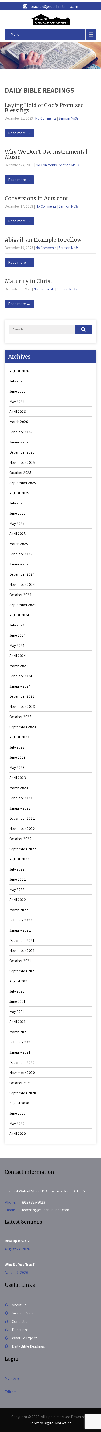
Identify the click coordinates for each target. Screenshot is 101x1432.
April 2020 (17, 1133)
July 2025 (16, 503)
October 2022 (20, 838)
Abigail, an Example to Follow (43, 239)
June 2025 (17, 513)
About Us (19, 1304)
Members (12, 1378)
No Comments (45, 118)
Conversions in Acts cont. (37, 198)
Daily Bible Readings (28, 1346)
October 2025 (20, 472)
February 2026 (20, 431)
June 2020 (17, 1113)
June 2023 (17, 757)
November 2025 (22, 462)
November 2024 (22, 584)
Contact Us (20, 1321)
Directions (20, 1329)
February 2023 (20, 798)
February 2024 (20, 676)
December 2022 (22, 818)
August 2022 (19, 859)
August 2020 (19, 1103)
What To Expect (24, 1338)
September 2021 (22, 970)
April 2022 (17, 899)
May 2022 (17, 889)
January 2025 (20, 564)
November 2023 (22, 706)
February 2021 (20, 1042)
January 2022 (20, 930)
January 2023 (20, 808)
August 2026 (19, 370)
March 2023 (18, 787)
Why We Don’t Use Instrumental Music (46, 154)
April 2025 (17, 533)
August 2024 (19, 615)
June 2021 (17, 1001)
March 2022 (18, 909)
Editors (10, 1391)
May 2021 (16, 1011)
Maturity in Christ (29, 281)
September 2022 (22, 848)
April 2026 (17, 411)
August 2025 (19, 492)
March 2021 (18, 1031)
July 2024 (16, 625)
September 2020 (22, 1092)
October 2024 (20, 594)
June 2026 (17, 391)
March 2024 (18, 665)
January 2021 (19, 1052)
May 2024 (16, 645)
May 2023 (16, 767)
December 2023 (22, 696)
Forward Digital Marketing (51, 1422)
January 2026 (20, 442)
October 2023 (20, 716)
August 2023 (19, 737)
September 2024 (22, 604)
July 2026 (16, 381)
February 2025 (20, 554)
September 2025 (22, 482)
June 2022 (17, 879)
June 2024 (17, 635)
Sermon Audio (23, 1313)
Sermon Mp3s (68, 118)
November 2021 (22, 950)
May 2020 (16, 1123)
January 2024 (20, 686)
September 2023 (22, 726)
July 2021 (16, 991)
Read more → (19, 133)
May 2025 (16, 523)
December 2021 (21, 940)
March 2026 (18, 421)
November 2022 (22, 828)
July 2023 (16, 747)
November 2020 (22, 1072)
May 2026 (16, 401)
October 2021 (20, 960)
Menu (15, 34)
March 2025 (18, 543)
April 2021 (17, 1021)
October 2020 (20, 1082)
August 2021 (19, 981)
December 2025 (22, 452)
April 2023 (17, 777)
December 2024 (22, 574)
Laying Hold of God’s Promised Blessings (44, 108)
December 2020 (22, 1062)
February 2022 (20, 920)
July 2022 (17, 869)
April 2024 (17, 655)
